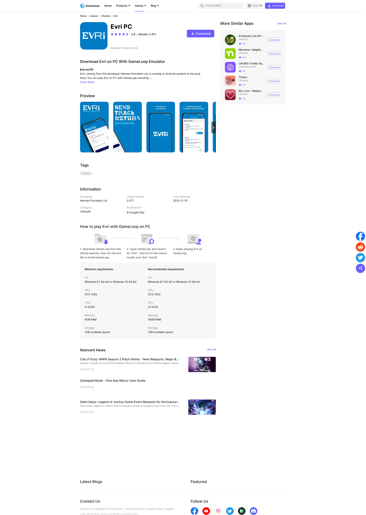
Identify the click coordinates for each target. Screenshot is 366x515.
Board (252, 66)
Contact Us (86, 508)
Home (108, 5)
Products (122, 5)
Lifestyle (105, 15)
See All (281, 23)
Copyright (100, 508)
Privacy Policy (115, 508)
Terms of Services (135, 508)
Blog (153, 5)
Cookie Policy (155, 508)
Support (169, 508)
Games (139, 5)
